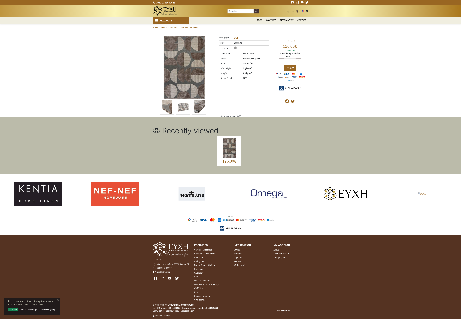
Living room (200, 261)
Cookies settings (162, 315)
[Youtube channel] (302, 2)
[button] (287, 11)
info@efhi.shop (163, 272)
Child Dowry (200, 288)
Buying (237, 249)
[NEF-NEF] (115, 194)
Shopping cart (279, 257)
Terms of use (158, 311)
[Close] (58, 300)
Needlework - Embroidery (206, 284)
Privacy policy (172, 311)
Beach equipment (202, 296)
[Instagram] (297, 2)
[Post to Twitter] (293, 102)
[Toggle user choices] (292, 11)
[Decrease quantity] (281, 61)
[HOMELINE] (191, 194)
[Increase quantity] (298, 61)
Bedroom (198, 257)
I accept (13, 309)
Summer (184, 27)
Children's (198, 273)
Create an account (281, 253)
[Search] (256, 11)
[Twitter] (306, 2)
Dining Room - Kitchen (204, 265)
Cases (196, 292)
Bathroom (198, 269)
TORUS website (283, 310)
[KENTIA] (38, 194)
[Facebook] (292, 2)
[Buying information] (297, 11)
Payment (238, 257)
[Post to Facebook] (287, 102)
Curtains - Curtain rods (204, 253)
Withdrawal (239, 265)
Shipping (238, 253)
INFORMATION (287, 20)
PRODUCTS (165, 20)
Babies (197, 276)
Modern (194, 27)
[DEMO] (422, 194)
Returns (237, 261)
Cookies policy (187, 311)
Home (155, 27)
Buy (291, 67)
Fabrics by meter (202, 280)
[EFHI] (345, 194)
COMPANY (271, 20)
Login (276, 249)
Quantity (290, 56)
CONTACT (301, 20)
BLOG (259, 20)
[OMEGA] (268, 194)
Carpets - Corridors (169, 27)
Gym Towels (199, 299)
